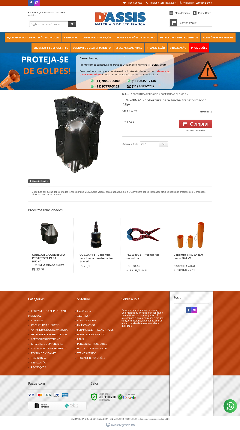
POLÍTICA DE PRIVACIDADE (92, 348)
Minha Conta (204, 13)
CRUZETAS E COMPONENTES (47, 344)
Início (127, 94)
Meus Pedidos (182, 13)
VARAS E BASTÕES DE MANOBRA (49, 330)
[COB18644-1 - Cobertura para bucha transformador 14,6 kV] (96, 245)
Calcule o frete (130, 144)
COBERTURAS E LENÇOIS (173, 94)
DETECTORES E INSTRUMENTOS (49, 334)
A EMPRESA (83, 316)
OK (163, 144)
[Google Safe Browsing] (126, 397)
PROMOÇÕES (38, 367)
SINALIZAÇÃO (38, 362)
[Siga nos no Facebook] (31, 3)
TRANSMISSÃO (39, 358)
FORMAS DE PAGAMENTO (91, 334)
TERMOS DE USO (86, 353)
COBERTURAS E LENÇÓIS (145, 94)
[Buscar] (72, 24)
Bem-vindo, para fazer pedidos (46, 13)
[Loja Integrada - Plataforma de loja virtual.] (120, 425)
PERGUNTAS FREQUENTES (92, 344)
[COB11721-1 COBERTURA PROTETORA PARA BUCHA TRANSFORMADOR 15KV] (49, 247)
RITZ (209, 112)
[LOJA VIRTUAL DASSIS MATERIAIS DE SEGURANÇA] (120, 17)
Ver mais (51, 259)
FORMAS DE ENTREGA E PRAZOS (95, 330)
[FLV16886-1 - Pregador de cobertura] (143, 247)
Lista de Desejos (40, 181)
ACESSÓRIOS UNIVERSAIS (45, 339)
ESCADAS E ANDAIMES (43, 353)
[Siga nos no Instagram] (37, 3)
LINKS (80, 339)
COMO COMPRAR (86, 320)
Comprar (199, 124)
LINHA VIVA (37, 320)
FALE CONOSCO (86, 325)
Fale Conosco (135, 2)
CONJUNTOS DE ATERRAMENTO (48, 348)
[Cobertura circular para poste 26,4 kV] (190, 247)
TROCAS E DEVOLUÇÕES (91, 358)
